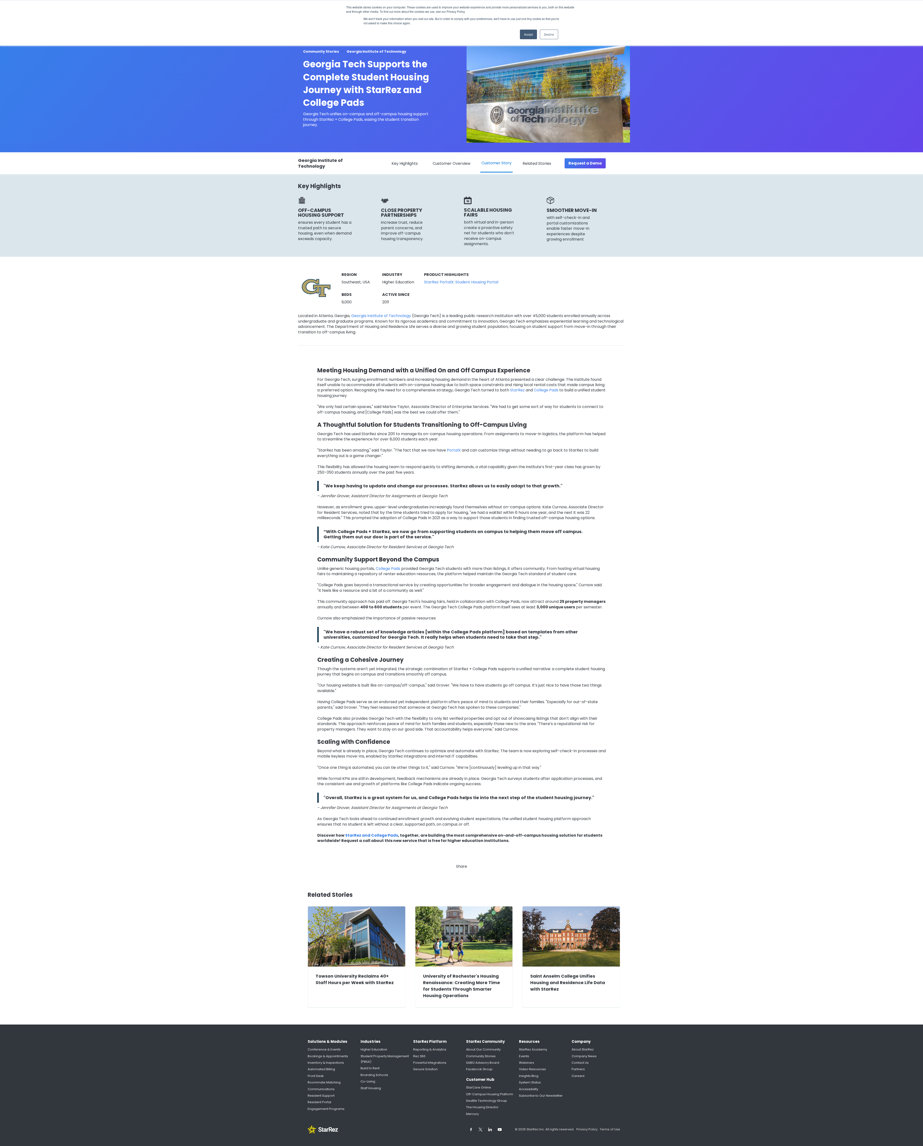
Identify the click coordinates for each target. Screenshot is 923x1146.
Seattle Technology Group (486, 1100)
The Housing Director (482, 1107)
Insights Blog (528, 1076)
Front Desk (316, 1076)
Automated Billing (321, 1069)
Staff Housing (371, 1088)
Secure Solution (425, 1069)
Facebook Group (479, 1069)
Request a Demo (585, 163)
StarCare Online (478, 1087)
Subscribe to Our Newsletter (541, 1095)
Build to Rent (370, 1068)
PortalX (454, 450)
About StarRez (583, 1049)
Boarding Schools (374, 1075)
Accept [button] (528, 34)
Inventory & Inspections (326, 1062)
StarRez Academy (533, 1049)
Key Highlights (405, 163)
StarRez (517, 390)
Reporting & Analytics (429, 1049)
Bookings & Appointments (328, 1056)
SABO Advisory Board (482, 1062)
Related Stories (537, 163)
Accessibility (528, 1089)
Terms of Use (610, 1129)
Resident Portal (319, 1102)
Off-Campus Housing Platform (489, 1094)
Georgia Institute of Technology (381, 315)
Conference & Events (324, 1049)
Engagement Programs (326, 1109)
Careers (578, 1076)
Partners (578, 1069)
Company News (584, 1056)
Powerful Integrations (429, 1062)
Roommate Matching (324, 1082)
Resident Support (321, 1095)
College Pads (546, 390)
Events (524, 1056)
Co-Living (368, 1081)
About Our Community (483, 1049)
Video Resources (532, 1069)
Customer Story (496, 163)
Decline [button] (549, 34)
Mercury (472, 1114)
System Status (530, 1082)
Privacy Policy (587, 1129)
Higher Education (374, 1049)
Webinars (526, 1062)
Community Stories (481, 1056)
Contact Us (580, 1062)
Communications (321, 1089)
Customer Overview (451, 163)
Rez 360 (419, 1056)
